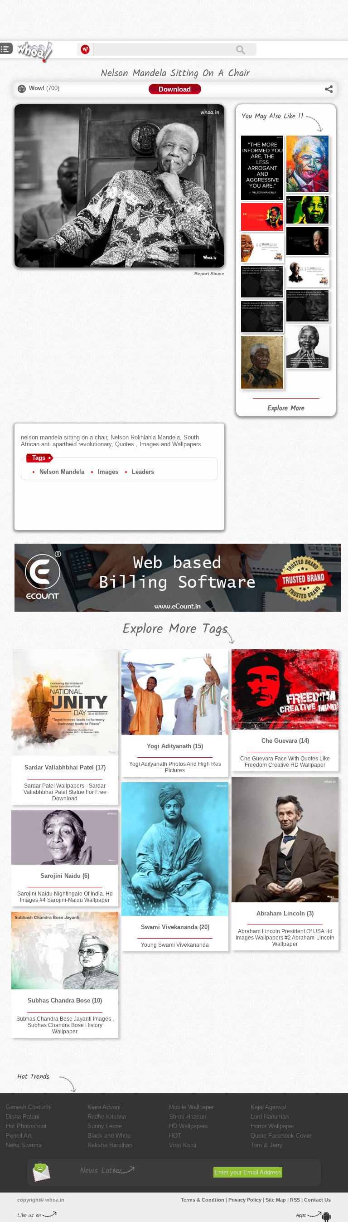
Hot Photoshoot (26, 1126)
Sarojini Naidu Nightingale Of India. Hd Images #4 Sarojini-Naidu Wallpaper (65, 897)
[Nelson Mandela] (307, 210)
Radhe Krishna (106, 1116)
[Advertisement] (106, 20)
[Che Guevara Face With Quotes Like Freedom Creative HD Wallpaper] (285, 689)
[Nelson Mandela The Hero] (262, 217)
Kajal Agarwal (268, 1107)
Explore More (285, 408)
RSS (295, 1200)
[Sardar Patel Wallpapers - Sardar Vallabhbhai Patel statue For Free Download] (64, 702)
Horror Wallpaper (272, 1126)
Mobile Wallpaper (191, 1107)
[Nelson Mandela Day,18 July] (262, 248)
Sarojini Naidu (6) (64, 875)
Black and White (108, 1135)
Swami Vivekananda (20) (175, 927)
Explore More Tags (175, 629)
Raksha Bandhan (109, 1145)
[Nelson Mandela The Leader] (307, 241)
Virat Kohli (182, 1145)
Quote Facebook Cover (281, 1135)
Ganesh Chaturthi (29, 1107)
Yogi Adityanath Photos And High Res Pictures (175, 767)
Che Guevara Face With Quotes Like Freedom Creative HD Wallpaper (285, 761)
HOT (175, 1135)
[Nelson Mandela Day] (307, 272)
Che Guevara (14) (285, 740)
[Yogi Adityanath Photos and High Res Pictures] (174, 692)
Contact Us (317, 1200)
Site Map (276, 1200)
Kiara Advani (104, 1107)
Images (108, 471)
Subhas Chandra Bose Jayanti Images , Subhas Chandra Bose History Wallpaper (65, 1025)
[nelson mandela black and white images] (307, 346)
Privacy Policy (244, 1200)
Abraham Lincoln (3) (285, 913)
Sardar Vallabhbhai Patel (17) (65, 767)
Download (175, 89)
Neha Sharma (24, 1145)
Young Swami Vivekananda (175, 945)
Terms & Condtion (202, 1200)
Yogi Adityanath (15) (175, 746)
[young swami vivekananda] (174, 849)
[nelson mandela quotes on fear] (262, 316)
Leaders (143, 471)
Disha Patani (22, 1116)
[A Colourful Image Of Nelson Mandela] (307, 164)
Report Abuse (209, 273)
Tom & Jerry (267, 1145)
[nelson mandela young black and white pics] (307, 305)
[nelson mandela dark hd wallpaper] (262, 281)
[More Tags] (5, 50)
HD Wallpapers (188, 1126)
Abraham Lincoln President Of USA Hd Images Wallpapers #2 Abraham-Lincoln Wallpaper (285, 937)
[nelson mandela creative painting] (262, 362)
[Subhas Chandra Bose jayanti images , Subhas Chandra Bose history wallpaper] (64, 950)
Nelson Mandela (61, 471)
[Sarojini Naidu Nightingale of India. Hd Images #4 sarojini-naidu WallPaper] (64, 837)
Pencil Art (18, 1135)
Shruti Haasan (187, 1116)
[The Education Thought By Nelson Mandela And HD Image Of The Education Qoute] (262, 168)
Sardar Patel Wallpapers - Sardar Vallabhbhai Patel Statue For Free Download (65, 792)
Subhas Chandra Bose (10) (65, 1000)
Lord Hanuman (270, 1116)
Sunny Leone (104, 1126)
